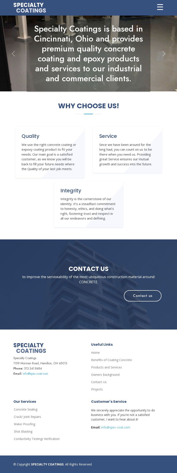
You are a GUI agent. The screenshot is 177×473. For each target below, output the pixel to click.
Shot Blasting (23, 431)
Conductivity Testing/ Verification (37, 438)
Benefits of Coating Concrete (111, 360)
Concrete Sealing (25, 409)
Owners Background (105, 374)
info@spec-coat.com (35, 373)
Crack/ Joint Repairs (27, 416)
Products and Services (106, 367)
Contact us (142, 295)
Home (95, 352)
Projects (97, 389)
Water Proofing (24, 424)
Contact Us (99, 382)
